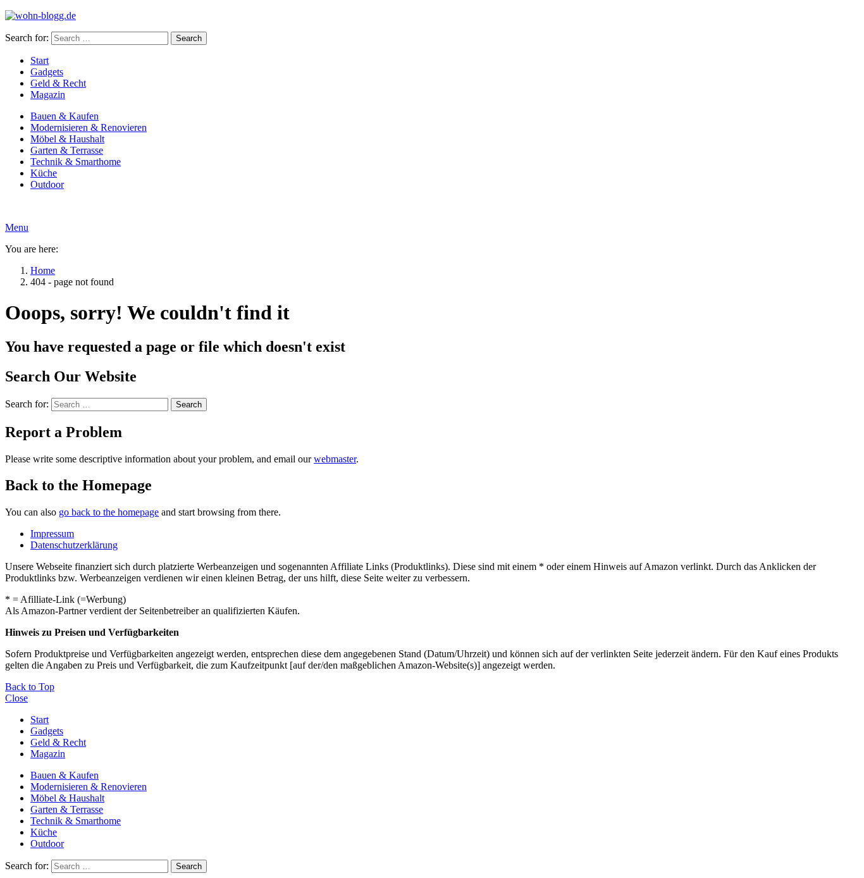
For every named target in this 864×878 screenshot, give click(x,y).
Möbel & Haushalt (67, 138)
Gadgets (46, 71)
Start (39, 60)
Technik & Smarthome (75, 161)
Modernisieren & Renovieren (88, 127)
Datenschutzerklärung (74, 545)
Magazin (47, 94)
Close (16, 698)
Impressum (52, 533)
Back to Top (29, 686)
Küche (43, 173)
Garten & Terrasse (66, 150)
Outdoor (47, 184)
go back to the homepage (109, 512)
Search (189, 38)
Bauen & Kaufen (64, 116)
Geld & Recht (58, 83)
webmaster (335, 459)
